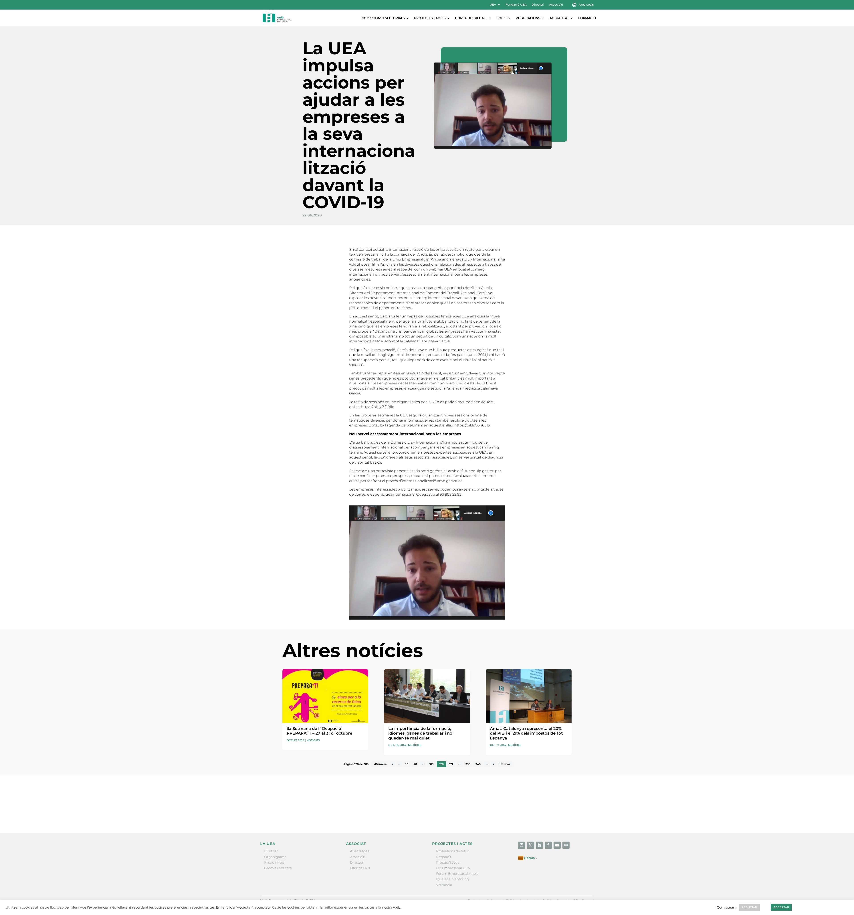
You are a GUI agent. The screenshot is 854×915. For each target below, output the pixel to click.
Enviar (561, 815)
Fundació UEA (516, 4)
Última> (505, 764)
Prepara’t (443, 857)
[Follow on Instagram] (521, 845)
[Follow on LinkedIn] (539, 845)
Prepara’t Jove (447, 862)
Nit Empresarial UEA (453, 868)
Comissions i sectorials (383, 18)
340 (478, 764)
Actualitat (559, 18)
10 (406, 764)
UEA (493, 4)
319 (431, 764)
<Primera (380, 764)
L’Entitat (271, 851)
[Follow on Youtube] (557, 845)
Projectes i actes (430, 18)
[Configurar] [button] (725, 907)
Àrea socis (586, 4)
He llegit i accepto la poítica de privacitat (493, 806)
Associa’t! (556, 4)
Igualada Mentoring (452, 879)
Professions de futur (452, 851)
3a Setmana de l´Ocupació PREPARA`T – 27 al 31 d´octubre (319, 731)
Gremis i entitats (278, 868)
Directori (538, 4)
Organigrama (275, 857)
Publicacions (528, 18)
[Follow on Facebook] (548, 845)
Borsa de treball (471, 18)
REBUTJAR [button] (749, 907)
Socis (501, 18)
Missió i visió (274, 862)
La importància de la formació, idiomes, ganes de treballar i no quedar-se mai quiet (420, 733)
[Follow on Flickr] (566, 845)
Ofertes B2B (360, 868)
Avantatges (359, 851)
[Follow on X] (530, 845)
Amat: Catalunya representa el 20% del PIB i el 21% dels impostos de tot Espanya (526, 733)
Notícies (313, 740)
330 (467, 764)
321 (451, 764)
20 (415, 764)
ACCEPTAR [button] (781, 907)
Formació (587, 18)
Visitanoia (444, 885)
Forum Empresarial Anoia (457, 873)
